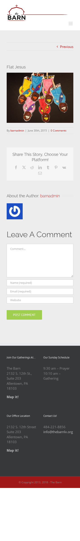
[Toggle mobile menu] (71, 23)
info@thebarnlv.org (58, 432)
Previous (66, 46)
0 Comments (58, 130)
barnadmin (17, 130)
